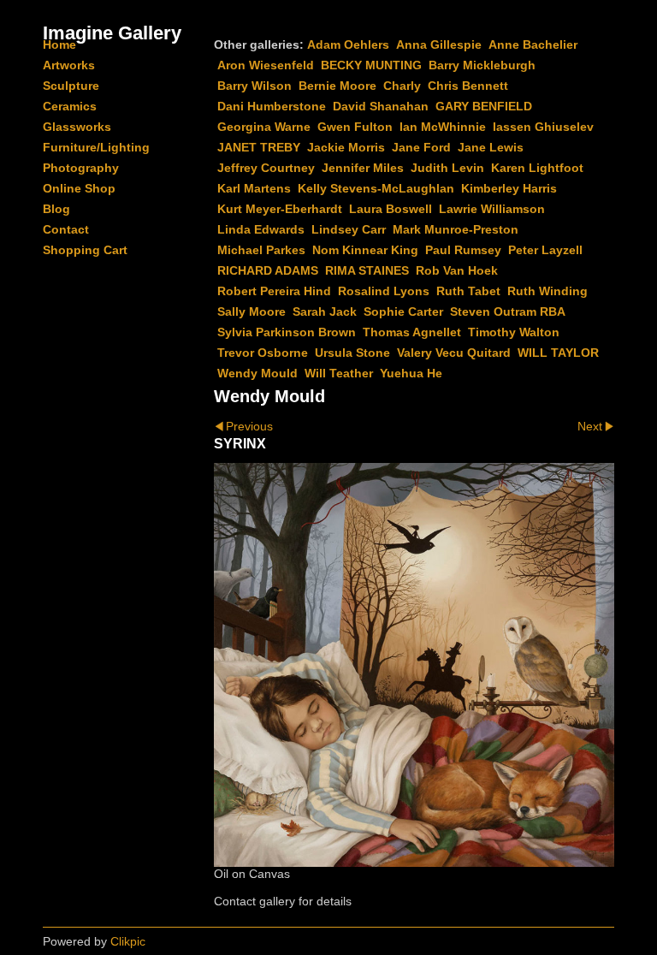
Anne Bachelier (532, 44)
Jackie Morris (346, 147)
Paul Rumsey (463, 250)
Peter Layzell (545, 250)
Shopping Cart (85, 250)
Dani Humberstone (271, 106)
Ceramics (70, 106)
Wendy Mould (257, 373)
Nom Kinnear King (365, 250)
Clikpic (127, 941)
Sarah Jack (325, 311)
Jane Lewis (491, 147)
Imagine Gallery (112, 33)
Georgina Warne (264, 126)
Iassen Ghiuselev (543, 126)
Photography (81, 168)
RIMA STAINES (367, 270)
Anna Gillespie (439, 44)
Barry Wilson (254, 85)
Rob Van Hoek (457, 270)
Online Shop (79, 188)
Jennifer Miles (363, 168)
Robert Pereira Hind (274, 291)
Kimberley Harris (509, 188)
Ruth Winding (547, 291)
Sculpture (71, 85)
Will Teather (339, 373)
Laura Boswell (390, 209)
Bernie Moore (337, 85)
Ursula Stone (352, 352)
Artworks (69, 65)
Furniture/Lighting (96, 147)
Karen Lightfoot (537, 168)
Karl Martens (254, 188)
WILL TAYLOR (558, 352)
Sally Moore (251, 311)
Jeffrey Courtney (266, 168)
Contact (66, 229)
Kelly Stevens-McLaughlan (376, 188)
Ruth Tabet (468, 291)
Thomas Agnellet (412, 332)
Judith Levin (447, 168)
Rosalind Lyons (383, 291)
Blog (56, 209)
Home (59, 44)
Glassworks (77, 126)
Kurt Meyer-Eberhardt (279, 209)
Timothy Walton (513, 332)
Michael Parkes (261, 250)
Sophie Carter (403, 311)
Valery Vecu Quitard (454, 352)
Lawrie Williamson (492, 209)
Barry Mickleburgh (482, 65)
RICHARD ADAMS (267, 270)
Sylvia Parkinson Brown (286, 332)
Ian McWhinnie (443, 126)
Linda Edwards (261, 229)
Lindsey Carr (348, 229)
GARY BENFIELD (483, 106)
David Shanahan (381, 106)
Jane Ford (421, 147)
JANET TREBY (258, 147)
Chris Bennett (468, 85)
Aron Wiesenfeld (265, 65)
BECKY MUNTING (371, 65)
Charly (402, 85)
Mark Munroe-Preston (455, 229)
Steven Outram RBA (507, 311)
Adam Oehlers (348, 44)
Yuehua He (411, 373)
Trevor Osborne (262, 352)
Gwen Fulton (355, 126)
